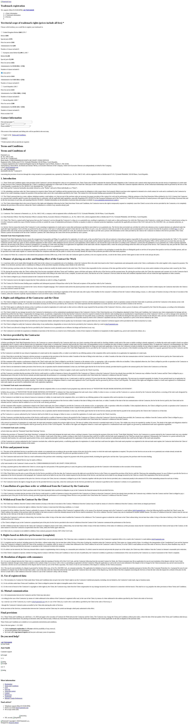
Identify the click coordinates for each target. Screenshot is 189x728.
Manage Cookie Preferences (13, 696)
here (176, 229)
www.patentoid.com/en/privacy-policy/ (106, 200)
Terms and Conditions (19, 135)
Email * (3, 124)
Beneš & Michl (14, 721)
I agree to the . (14, 135)
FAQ (6, 686)
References (8, 693)
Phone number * (6, 126)
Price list (7, 687)
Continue (4, 138)
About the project (10, 689)
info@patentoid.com (11, 167)
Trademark (8, 694)
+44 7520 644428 (28, 10)
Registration (8, 682)
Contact (7, 691)
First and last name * (7, 122)
